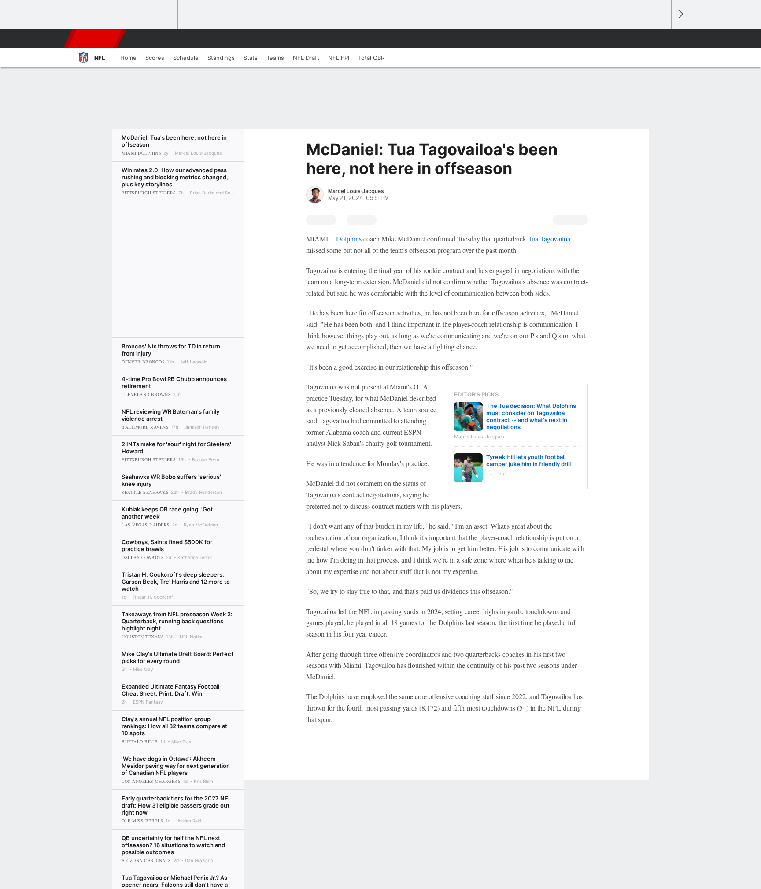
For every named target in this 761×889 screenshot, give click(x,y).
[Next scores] (680, 14)
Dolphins (349, 238)
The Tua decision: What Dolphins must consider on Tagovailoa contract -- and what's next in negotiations (531, 416)
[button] (660, 38)
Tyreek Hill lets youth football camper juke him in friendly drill (528, 460)
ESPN (95, 38)
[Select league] (99, 14)
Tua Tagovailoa (549, 238)
